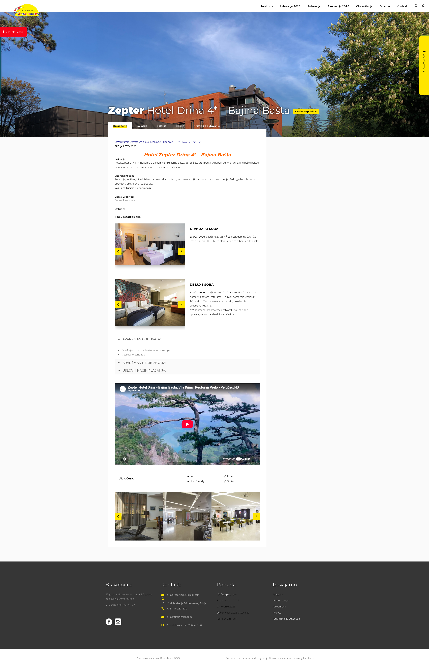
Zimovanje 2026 (226, 606)
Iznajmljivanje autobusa (286, 618)
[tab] (120, 125)
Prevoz (277, 612)
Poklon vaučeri (281, 600)
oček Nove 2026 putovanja (234, 612)
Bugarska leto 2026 (228, 600)
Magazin (278, 594)
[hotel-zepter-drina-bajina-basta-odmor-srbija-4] (150, 302)
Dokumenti (279, 606)
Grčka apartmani (227, 594)
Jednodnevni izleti (227, 618)
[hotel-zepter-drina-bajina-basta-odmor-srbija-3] (150, 244)
